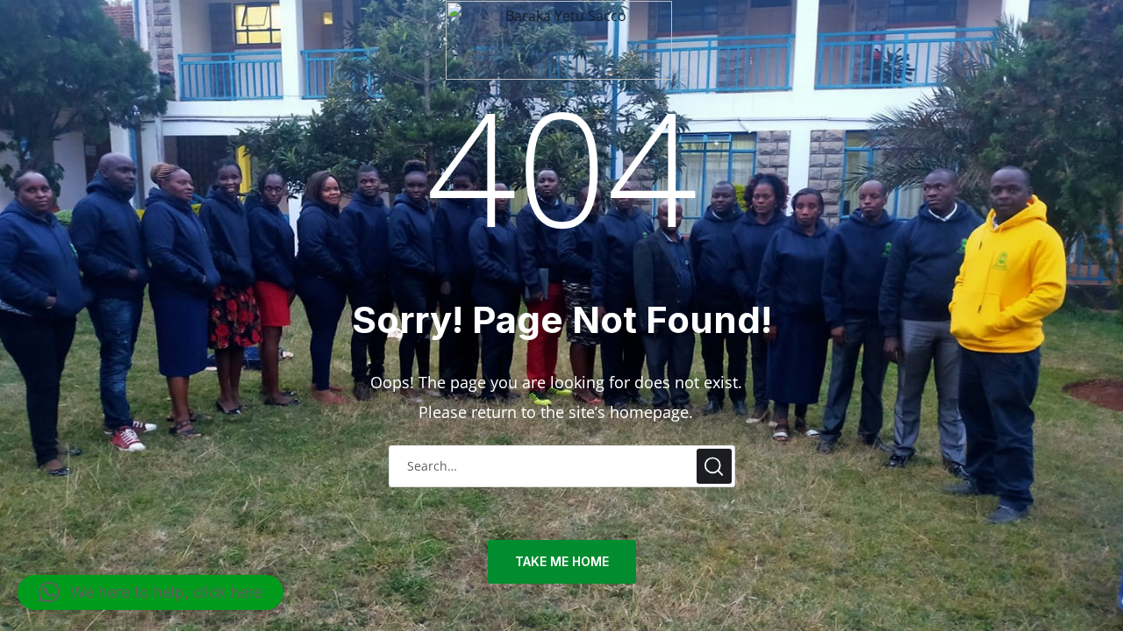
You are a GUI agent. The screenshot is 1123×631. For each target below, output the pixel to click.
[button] (150, 592)
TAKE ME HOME (562, 561)
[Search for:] (562, 464)
